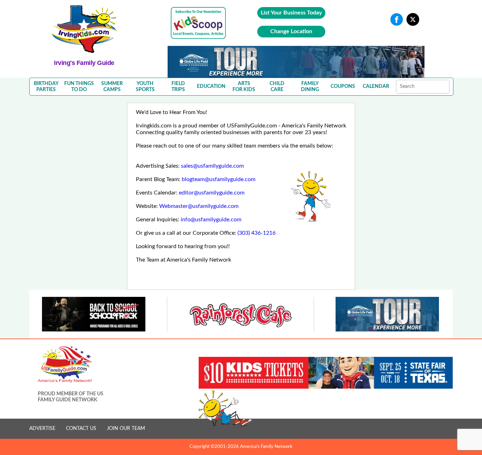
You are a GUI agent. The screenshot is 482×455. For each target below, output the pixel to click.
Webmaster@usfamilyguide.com (199, 206)
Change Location (291, 31)
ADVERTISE (42, 428)
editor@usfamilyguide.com (212, 193)
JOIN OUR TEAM (126, 428)
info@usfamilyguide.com (211, 219)
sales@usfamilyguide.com (212, 166)
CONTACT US (81, 428)
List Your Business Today (291, 13)
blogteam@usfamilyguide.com (218, 179)
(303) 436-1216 (256, 233)
